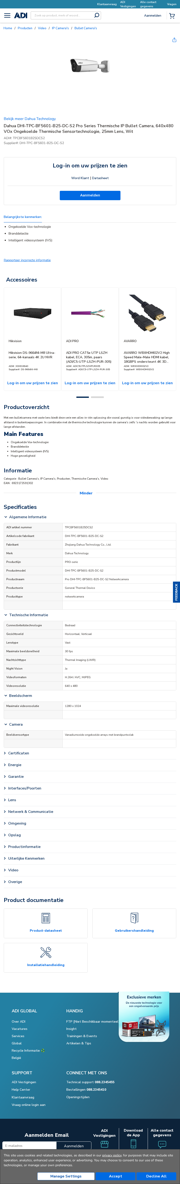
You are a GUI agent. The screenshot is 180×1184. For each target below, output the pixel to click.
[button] (176, 592)
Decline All (156, 1176)
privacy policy (111, 1155)
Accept (115, 1176)
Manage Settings (66, 1176)
